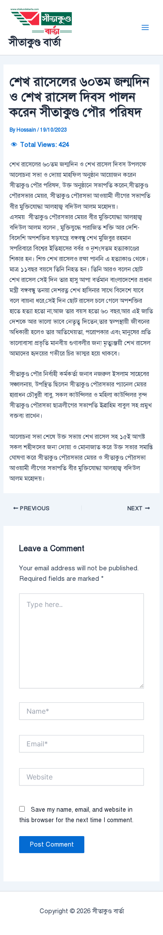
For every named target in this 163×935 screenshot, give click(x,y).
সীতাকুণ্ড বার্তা (35, 42)
